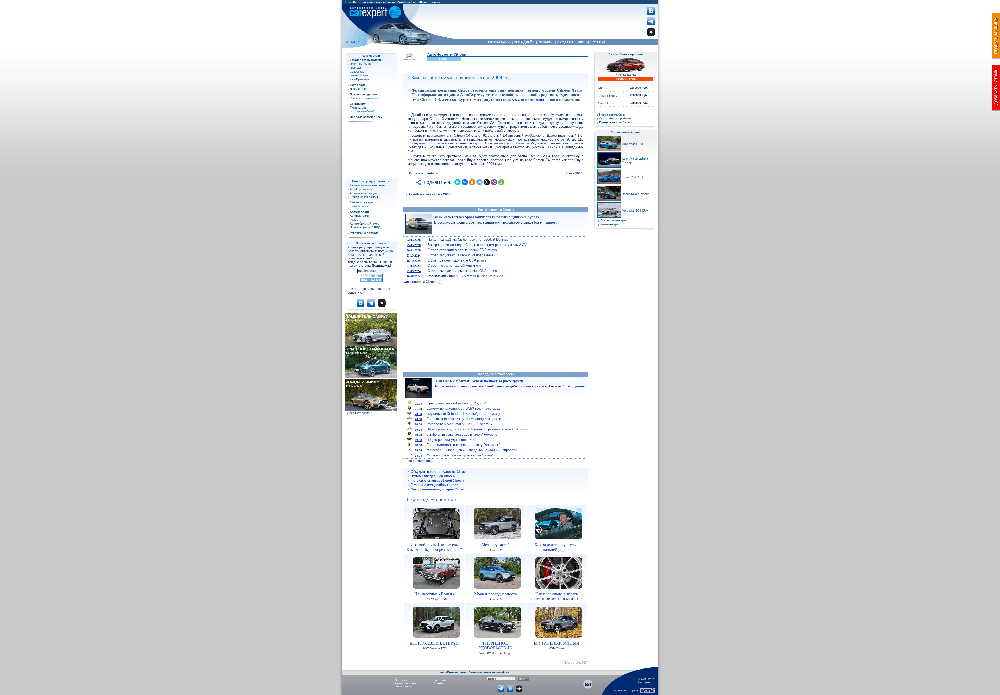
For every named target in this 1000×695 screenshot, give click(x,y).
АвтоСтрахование (361, 189)
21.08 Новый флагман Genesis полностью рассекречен (478, 381)
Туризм (435, 2)
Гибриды (355, 67)
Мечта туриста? (495, 545)
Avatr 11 (603, 103)
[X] (487, 182)
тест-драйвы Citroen (442, 485)
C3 (422, 123)
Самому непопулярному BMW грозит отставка (463, 408)
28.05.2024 (414, 276)
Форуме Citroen (455, 472)
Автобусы (404, 2)
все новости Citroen (421, 282)
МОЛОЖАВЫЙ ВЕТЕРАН (434, 643)
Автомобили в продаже (626, 54)
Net (351, 2)
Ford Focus (501, 100)
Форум (354, 219)
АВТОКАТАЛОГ (499, 42)
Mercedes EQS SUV (635, 210)
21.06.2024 (414, 271)
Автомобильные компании (367, 185)
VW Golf (518, 100)
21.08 (418, 403)
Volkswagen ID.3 (632, 143)
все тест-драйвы (360, 413)
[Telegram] (479, 182)
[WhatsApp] (501, 182)
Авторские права (405, 683)
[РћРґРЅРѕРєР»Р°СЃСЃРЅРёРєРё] (472, 182)
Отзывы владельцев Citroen (433, 476)
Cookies (438, 683)
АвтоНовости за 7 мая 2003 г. (430, 194)
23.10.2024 (414, 255)
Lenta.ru (432, 173)
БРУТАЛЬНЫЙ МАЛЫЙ (556, 643)
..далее (550, 222)
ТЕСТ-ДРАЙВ (524, 42)
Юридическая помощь (364, 197)
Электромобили (360, 63)
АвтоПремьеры (360, 79)
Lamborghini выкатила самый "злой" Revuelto (462, 434)
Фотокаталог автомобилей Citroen (437, 480)
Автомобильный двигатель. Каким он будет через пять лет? (434, 547)
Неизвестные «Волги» (434, 594)
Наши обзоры (359, 88)
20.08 (418, 414)
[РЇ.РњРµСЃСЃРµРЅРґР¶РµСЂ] (457, 182)
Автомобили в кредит (364, 193)
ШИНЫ (583, 42)
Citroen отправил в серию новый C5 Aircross (462, 250)
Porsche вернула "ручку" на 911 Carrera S (459, 424)
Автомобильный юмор (364, 223)
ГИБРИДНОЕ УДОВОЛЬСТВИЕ (495, 645)
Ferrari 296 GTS (632, 177)
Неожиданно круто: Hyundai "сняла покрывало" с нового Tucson (477, 429)
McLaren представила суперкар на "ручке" (460, 455)
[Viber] (494, 182)
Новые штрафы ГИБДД (365, 227)
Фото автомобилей (362, 111)
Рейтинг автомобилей (364, 98)
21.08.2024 (414, 265)
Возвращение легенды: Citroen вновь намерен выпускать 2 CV (477, 245)
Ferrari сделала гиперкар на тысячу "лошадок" (463, 445)
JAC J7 (602, 88)
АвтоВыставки (359, 215)
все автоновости (419, 461)
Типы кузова (358, 107)
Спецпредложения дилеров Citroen (438, 489)
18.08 (418, 445)
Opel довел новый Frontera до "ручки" (456, 403)
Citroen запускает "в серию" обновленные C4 (463, 255)
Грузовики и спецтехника (378, 2)
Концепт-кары (359, 75)
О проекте (401, 680)
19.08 (418, 429)
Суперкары (357, 71)
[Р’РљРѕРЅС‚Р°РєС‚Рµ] (465, 182)
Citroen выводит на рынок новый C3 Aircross (462, 271)
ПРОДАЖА (566, 42)
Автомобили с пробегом (615, 118)
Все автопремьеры (613, 220)
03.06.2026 (414, 239)
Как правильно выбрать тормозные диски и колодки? (557, 596)
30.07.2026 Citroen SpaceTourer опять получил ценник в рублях (486, 217)
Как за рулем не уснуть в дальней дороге (557, 547)
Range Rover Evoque (635, 193)
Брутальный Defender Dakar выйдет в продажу (463, 414)
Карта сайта (441, 680)
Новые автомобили (612, 114)
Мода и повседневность (495, 594)
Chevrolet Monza (608, 95)
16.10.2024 (414, 260)
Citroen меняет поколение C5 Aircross (457, 260)
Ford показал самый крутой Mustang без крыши (464, 419)
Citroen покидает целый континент (454, 265)
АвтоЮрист (420, 2)
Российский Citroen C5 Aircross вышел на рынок (465, 276)
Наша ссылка (403, 686)
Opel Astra (536, 100)
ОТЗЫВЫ (546, 42)
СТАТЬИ (599, 42)
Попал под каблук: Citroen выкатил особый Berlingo (468, 239)
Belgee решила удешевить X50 (451, 440)
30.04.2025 (414, 250)
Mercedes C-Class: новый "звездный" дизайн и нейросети (472, 450)
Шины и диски (359, 206)
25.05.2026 (414, 245)
